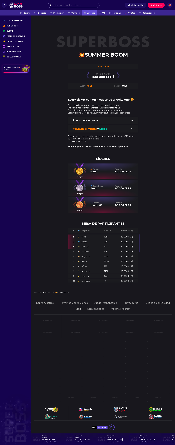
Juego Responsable (105, 303)
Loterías (91, 13)
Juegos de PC (13, 46)
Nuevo (9, 31)
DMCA (94, 427)
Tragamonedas (15, 21)
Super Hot (12, 26)
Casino (27, 13)
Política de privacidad (157, 303)
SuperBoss (37, 292)
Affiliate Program (121, 308)
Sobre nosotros (45, 303)
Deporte (42, 13)
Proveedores (13, 52)
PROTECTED (102, 427)
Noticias (117, 13)
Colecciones (148, 13)
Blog (78, 308)
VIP (103, 13)
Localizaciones (95, 308)
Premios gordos (15, 36)
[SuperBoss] (16, 5)
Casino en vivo (14, 41)
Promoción (58, 13)
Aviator (131, 13)
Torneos (75, 13)
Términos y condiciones (74, 303)
